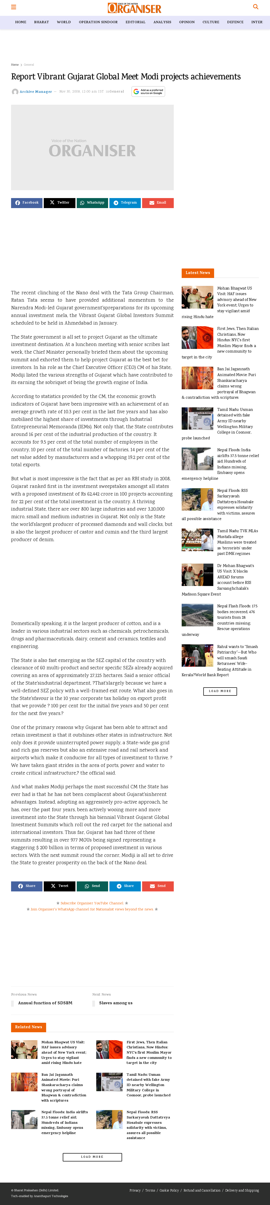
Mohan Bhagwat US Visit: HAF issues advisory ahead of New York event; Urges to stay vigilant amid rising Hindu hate (63, 1053)
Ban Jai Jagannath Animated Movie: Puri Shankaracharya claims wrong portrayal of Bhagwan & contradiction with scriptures (63, 1088)
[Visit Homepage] (134, 8)
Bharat (41, 23)
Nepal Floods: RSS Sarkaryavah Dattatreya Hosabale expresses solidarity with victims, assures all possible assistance (148, 1125)
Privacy (135, 1190)
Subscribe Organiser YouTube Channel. (92, 903)
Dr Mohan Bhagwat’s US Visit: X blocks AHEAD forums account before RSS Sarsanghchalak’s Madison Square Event (218, 580)
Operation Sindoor (98, 23)
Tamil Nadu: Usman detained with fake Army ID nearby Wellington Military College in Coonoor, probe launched (149, 1085)
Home (20, 23)
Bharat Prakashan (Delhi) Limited (36, 1190)
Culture (210, 23)
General (29, 65)
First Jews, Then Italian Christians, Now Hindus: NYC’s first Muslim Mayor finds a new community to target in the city (149, 1053)
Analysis (162, 23)
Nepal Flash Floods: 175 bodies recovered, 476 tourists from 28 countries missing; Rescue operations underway (220, 620)
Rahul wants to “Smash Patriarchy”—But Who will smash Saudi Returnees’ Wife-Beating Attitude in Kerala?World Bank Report (220, 661)
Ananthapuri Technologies (51, 1196)
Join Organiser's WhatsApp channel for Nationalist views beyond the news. (92, 909)
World (64, 23)
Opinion (187, 23)
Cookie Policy (169, 1190)
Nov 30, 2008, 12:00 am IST (81, 91)
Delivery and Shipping (242, 1190)
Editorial (136, 23)
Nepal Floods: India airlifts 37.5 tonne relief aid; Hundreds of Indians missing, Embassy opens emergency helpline (64, 1123)
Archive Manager (36, 92)
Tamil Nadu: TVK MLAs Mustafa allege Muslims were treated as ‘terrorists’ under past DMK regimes (237, 542)
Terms (150, 1190)
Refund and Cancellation (202, 1190)
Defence (235, 23)
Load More (92, 1157)
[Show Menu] (13, 8)
